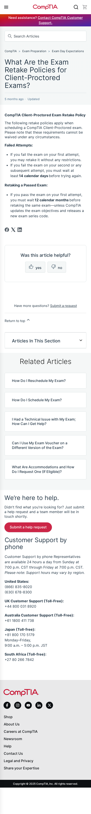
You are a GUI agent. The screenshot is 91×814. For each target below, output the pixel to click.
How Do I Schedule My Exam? (37, 400)
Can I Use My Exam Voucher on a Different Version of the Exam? (39, 445)
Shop (8, 717)
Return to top (15, 321)
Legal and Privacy (18, 761)
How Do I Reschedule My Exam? (39, 380)
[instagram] (17, 705)
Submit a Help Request (28, 527)
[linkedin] (38, 705)
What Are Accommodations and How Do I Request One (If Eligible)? (43, 469)
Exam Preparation (34, 51)
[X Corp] (13, 229)
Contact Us (13, 753)
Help (7, 746)
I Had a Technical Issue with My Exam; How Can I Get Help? (44, 421)
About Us (12, 724)
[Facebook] (7, 229)
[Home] (45, 7)
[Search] (76, 7)
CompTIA (11, 51)
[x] (49, 705)
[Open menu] (6, 7)
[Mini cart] (84, 7)
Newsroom (13, 739)
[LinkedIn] (19, 229)
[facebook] (7, 705)
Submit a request (63, 306)
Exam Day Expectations (68, 51)
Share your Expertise (21, 768)
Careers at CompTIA (21, 731)
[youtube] (28, 705)
